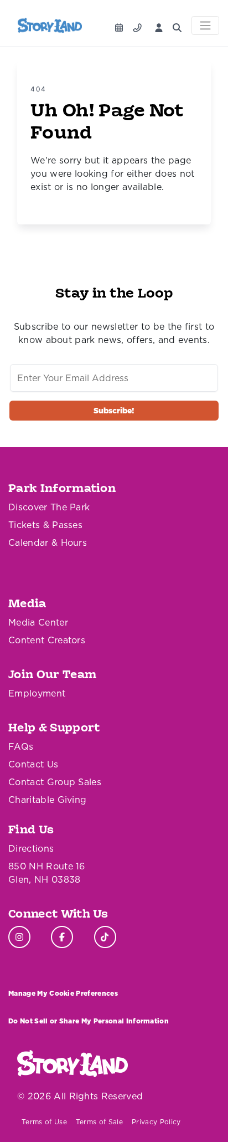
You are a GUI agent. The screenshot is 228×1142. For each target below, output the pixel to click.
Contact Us (33, 764)
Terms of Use (44, 1121)
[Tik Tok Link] (105, 937)
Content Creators (46, 640)
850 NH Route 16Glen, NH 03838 (46, 872)
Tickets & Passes (45, 525)
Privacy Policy (156, 1121)
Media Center (38, 622)
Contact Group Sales (54, 782)
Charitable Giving (47, 799)
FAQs (20, 746)
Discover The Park (49, 507)
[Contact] (140, 24)
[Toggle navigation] (205, 25)
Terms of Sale (99, 1121)
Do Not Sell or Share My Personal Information (88, 1021)
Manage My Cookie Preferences (63, 993)
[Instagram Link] (19, 937)
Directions (31, 848)
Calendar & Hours (47, 542)
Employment (36, 693)
